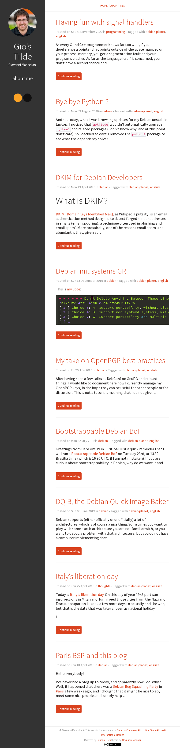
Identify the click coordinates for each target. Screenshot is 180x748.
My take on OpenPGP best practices (110, 360)
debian (107, 111)
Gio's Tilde (22, 51)
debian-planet (155, 32)
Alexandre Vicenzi (131, 740)
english (61, 36)
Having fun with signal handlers (105, 22)
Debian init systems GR (91, 271)
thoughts (104, 586)
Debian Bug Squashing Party (135, 686)
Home (104, 5)
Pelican (101, 740)
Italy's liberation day (87, 576)
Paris (60, 691)
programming (115, 32)
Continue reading (69, 76)
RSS (122, 5)
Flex (108, 740)
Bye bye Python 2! (83, 101)
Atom (114, 5)
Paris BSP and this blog (91, 655)
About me (22, 78)
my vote (73, 289)
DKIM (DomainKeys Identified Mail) (84, 214)
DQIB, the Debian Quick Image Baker (112, 501)
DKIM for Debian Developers (99, 177)
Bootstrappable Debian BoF (98, 431)
